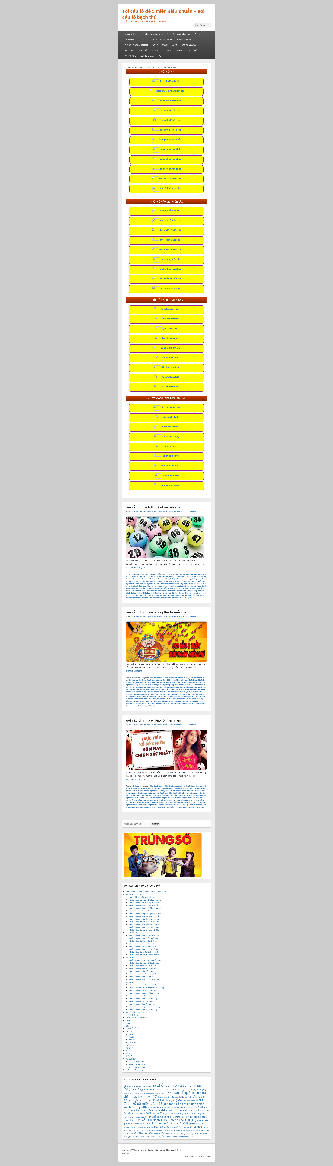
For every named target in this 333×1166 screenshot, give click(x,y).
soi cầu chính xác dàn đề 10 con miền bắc (145, 924)
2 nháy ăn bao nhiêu (192, 576)
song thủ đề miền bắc (170, 139)
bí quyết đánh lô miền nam (192, 692)
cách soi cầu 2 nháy (189, 590)
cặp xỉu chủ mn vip (170, 347)
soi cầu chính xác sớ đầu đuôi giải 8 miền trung (146, 984)
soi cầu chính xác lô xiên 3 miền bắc (142, 943)
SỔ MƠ (180, 50)
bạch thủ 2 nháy (162, 581)
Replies (187, 597)
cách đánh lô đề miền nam (166, 699)
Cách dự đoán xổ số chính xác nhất (178, 696)
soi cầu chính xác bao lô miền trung (142, 1004)
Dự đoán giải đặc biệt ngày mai (155, 1093)
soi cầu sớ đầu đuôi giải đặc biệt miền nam (145, 960)
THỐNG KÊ (142, 50)
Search (155, 823)
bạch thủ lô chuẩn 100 (188, 788)
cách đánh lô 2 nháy (174, 590)
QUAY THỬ (192, 50)
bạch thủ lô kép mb (170, 110)
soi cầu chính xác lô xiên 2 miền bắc (142, 946)
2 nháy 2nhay (180, 576)
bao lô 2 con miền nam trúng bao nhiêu (161, 687)
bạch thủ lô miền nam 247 (135, 798)
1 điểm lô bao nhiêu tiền (138, 576)
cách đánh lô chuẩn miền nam (145, 699)
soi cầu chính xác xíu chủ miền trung (142, 990)
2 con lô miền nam (196, 677)
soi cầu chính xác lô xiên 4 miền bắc (142, 941)
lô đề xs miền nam (133, 807)
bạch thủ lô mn (189, 800)
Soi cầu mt (142, 39)
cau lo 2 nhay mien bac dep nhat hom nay (169, 595)
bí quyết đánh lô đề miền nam (171, 692)
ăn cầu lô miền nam (136, 682)
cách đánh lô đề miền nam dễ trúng (190, 699)
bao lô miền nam (170, 338)
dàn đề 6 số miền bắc (170, 158)
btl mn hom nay (157, 694)
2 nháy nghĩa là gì (176, 579)
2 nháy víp (187, 579)
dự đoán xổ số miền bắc (163, 1101)
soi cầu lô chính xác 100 (173, 597)
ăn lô (204, 786)
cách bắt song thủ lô (140, 696)
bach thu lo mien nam (174, 790)
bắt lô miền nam (172, 689)
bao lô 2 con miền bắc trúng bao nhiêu (148, 586)
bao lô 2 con (188, 583)
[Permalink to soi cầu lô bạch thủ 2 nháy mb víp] (165, 557)
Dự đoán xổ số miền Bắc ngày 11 (159, 1107)
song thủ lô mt (170, 446)
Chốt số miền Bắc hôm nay (163, 1086)
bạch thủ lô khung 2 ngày (150, 56)
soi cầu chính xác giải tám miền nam (142, 968)
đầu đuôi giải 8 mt (170, 465)
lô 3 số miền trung (170, 484)
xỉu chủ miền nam (170, 308)
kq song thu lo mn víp (183, 701)
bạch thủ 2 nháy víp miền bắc (194, 581)
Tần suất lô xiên (191, 1130)
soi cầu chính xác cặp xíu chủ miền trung (144, 1006)
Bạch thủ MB (200, 802)
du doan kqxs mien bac (193, 595)
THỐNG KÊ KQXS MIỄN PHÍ (136, 45)
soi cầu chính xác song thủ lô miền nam (158, 612)
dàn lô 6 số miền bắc (170, 210)
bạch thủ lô (152, 788)
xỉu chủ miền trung (170, 407)
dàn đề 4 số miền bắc (170, 149)
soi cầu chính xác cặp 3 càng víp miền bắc (145, 913)
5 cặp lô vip (193, 680)
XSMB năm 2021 (174, 1133)
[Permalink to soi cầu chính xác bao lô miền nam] (166, 768)
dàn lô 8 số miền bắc (170, 220)
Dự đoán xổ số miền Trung (143, 1113)
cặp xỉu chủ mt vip (170, 455)
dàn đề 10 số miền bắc (170, 178)
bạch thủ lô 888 (174, 788)
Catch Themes (205, 1157)
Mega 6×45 (133, 1034)
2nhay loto (138, 581)
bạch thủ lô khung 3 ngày (172, 682)
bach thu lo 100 (162, 788)
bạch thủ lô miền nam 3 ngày (156, 798)
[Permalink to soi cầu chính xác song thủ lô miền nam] (166, 660)
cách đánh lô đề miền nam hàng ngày (139, 701)
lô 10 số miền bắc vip (170, 278)
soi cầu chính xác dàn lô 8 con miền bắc (144, 954)
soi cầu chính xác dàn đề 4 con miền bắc (144, 916)
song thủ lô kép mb (170, 119)
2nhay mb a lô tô (149, 581)
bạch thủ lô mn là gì (140, 802)
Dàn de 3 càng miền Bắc (184, 1090)
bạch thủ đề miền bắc (170, 129)
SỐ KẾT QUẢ (130, 56)
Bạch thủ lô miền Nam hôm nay (193, 682)
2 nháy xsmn (196, 579)
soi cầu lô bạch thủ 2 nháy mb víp (153, 507)
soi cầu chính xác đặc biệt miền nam (142, 971)
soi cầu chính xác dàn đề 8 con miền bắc (144, 921)
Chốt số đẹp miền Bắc (145, 1089)
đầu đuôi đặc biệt (170, 376)
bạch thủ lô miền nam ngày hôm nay (170, 800)
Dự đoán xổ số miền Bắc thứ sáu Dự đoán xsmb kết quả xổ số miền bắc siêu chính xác (166, 1108)
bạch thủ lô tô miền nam (174, 802)
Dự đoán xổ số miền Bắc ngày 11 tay (184, 1107)
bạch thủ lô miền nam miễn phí (145, 800)
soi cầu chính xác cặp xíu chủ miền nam (144, 979)
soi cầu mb (159, 1123)
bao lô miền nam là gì (157, 689)
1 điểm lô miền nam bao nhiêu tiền (175, 677)
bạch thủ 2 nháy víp (176, 581)
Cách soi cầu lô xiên (166, 1090)
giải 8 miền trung (170, 426)
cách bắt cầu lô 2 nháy (187, 588)
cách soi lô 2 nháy (143, 593)
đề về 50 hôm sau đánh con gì (180, 1136)
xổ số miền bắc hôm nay (149, 1136)
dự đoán (200, 1089)
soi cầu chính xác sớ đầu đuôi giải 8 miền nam (146, 974)
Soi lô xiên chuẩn (172, 1127)
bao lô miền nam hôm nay (139, 689)
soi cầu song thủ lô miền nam (184, 703)
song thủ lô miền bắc (170, 100)
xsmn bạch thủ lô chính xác (164, 807)
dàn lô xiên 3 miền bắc (170, 239)
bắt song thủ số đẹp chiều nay (190, 689)
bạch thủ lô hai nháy (175, 583)
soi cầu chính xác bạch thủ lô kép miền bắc (145, 908)
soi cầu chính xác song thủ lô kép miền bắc (145, 900)
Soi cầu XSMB (182, 1123)
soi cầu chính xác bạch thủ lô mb (141, 911)
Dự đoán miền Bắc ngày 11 (182, 1097)
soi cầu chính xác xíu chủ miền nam (142, 965)
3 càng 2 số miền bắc (170, 268)
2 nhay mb (137, 579)
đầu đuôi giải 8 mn (170, 367)
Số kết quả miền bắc (136, 1061)
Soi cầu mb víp (201, 34)
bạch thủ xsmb (131, 805)
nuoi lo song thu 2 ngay (164, 703)
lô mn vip (195, 701)
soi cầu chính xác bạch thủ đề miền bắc (144, 905)
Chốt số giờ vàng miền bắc (140, 1085)
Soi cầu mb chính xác (181, 34)
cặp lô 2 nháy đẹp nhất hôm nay (180, 593)
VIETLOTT (129, 50)
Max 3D (131, 1037)
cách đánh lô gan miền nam (164, 701)
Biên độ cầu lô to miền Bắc (168, 588)
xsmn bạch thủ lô (146, 807)
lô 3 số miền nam (170, 386)
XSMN (165, 45)
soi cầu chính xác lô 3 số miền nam (142, 996)
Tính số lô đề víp (184, 39)
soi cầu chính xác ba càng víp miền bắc (144, 902)
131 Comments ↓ (191, 511)
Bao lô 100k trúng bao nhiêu (148, 805)
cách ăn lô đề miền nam (186, 694)
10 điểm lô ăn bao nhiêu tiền (158, 576)
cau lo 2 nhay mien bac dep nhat (141, 595)
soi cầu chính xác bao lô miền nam (153, 720)
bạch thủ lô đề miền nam (140, 790)
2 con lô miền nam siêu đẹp (152, 680)
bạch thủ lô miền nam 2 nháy (146, 795)
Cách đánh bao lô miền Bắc (156, 590)
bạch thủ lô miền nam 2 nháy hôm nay (171, 795)
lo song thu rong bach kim (145, 703)
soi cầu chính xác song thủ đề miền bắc (144, 935)
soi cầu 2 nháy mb (157, 597)
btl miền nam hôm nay (142, 694)
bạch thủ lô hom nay (157, 790)
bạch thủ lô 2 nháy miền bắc (170, 90)
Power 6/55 (133, 1042)
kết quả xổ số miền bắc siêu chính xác (167, 1116)
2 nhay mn (145, 579)
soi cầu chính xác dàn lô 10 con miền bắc (144, 927)
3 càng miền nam (195, 786)
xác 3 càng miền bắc (170, 259)
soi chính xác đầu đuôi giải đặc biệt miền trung (146, 987)
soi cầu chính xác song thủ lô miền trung (144, 993)
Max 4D (131, 1039)
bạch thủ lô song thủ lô (134, 685)
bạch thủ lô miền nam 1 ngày (141, 793)
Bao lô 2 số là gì (152, 588)
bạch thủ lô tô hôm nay (156, 802)
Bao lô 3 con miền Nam (197, 805)
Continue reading (135, 567)
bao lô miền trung (170, 436)
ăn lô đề (144, 788)
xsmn (190, 1133)
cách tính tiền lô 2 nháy (159, 593)
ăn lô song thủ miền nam (153, 682)
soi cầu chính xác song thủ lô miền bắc (143, 938)
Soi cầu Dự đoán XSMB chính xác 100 (166, 1119)
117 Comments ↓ (191, 724)
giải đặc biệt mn (170, 318)
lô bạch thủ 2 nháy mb (141, 597)
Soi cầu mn (129, 39)
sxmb (200, 1126)
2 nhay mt (154, 579)
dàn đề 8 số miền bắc (170, 168)
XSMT (174, 45)
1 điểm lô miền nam (155, 677)
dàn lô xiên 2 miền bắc (170, 229)
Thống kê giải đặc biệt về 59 (174, 1130)
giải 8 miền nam (170, 328)
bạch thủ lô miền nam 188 (182, 793)
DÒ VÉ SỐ (168, 50)
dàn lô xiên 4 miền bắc (170, 249)
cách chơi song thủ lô (157, 696)
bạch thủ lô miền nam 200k (196, 795)
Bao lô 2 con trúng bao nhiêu (190, 586)
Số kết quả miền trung (137, 1067)
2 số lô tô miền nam (181, 680)
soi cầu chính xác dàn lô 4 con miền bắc (144, 930)
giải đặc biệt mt (170, 416)
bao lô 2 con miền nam (171, 586)
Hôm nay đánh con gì (187, 1113)
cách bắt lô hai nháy (138, 590)
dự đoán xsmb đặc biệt (189, 1101)
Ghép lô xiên (168, 1114)
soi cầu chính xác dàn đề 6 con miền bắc (144, 919)
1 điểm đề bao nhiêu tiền (176, 574)
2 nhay (171, 576)
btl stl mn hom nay (170, 694)
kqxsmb (140, 1116)
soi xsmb (186, 1126)
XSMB (155, 45)
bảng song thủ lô (172, 685)
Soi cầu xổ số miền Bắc (148, 1126)
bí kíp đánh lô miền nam (150, 692)
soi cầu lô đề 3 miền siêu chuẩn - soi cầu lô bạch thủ (163, 511)
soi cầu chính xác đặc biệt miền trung (143, 1009)
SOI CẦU (155, 50)
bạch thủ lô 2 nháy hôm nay (136, 583)
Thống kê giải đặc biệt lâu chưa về (151, 1130)
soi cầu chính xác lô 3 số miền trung (142, 1001)
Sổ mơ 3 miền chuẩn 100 (162, 39)
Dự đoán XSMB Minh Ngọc (161, 1100)
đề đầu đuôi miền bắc (170, 288)
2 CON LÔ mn (168, 680)
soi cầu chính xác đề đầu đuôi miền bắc (144, 952)
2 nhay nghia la (163, 579)
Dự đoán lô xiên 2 (165, 1097)
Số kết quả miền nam (137, 1064)
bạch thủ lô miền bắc (170, 81)
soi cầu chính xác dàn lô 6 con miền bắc (144, 949)
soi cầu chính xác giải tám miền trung (143, 998)
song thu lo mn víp (140, 706)
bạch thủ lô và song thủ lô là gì (154, 685)
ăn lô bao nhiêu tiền (133, 788)
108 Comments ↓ (191, 616)
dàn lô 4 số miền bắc (170, 188)
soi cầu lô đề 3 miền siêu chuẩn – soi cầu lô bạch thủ (163, 13)
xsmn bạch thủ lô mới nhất (184, 807)
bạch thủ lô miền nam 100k (163, 793)
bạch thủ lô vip (189, 802)
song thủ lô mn (170, 357)
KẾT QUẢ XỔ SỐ (189, 45)
